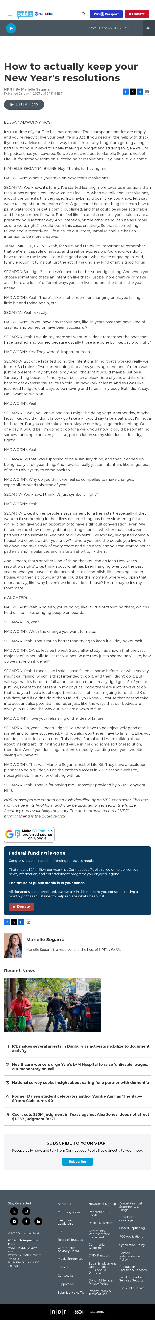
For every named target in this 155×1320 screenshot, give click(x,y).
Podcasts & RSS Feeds (100, 1214)
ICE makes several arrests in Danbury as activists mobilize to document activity (81, 1048)
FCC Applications (131, 1236)
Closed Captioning (132, 1228)
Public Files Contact (19, 1262)
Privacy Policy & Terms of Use (100, 1293)
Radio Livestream (101, 1223)
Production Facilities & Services (133, 1268)
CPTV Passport (99, 1255)
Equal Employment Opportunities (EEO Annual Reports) (102, 1268)
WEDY (12, 1251)
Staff (61, 1231)
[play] (11, 28)
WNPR (27, 1254)
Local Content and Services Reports (132, 1279)
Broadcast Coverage (126, 1219)
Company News (69, 1212)
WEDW (32, 1247)
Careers (63, 1267)
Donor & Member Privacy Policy (101, 1282)
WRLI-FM (14, 1258)
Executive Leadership (65, 1222)
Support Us (65, 1284)
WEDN (22, 1247)
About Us (64, 1204)
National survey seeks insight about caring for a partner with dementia (80, 1083)
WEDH (12, 1247)
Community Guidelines (97, 1246)
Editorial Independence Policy (129, 1256)
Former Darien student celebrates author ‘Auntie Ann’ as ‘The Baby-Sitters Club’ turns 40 (77, 1098)
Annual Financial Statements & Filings (130, 1207)
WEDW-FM (15, 1254)
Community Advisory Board (68, 1249)
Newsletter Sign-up (102, 1204)
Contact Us (65, 1275)
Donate (138, 14)
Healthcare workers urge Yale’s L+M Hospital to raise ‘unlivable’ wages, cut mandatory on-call (80, 1066)
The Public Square (132, 1288)
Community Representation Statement (100, 1234)
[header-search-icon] (83, 14)
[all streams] (149, 28)
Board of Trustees (70, 1240)
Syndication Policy (132, 1245)
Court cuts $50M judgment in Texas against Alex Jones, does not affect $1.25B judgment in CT (80, 1117)
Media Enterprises (70, 1259)
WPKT (37, 1254)
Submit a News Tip (71, 1292)
